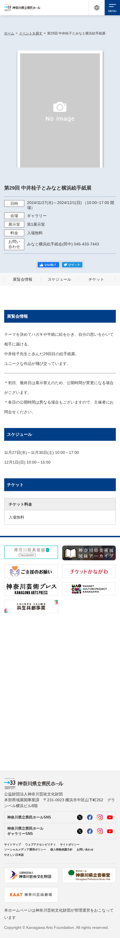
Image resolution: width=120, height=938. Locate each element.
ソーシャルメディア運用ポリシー (25, 849)
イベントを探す (30, 33)
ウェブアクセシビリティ (40, 844)
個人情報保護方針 (61, 849)
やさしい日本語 (14, 854)
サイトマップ (12, 844)
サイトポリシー (70, 844)
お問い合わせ (85, 849)
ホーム (9, 33)
